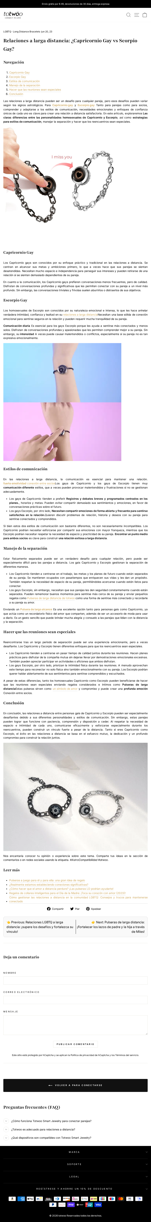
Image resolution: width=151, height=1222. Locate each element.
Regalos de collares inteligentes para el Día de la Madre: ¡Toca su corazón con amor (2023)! (67, 893)
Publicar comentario (76, 1044)
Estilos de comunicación (24, 81)
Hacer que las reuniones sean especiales (35, 89)
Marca (74, 1152)
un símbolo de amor (65, 688)
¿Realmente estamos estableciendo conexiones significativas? (48, 884)
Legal (74, 1176)
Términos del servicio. (127, 1055)
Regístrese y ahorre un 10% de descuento (74, 1188)
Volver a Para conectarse (78, 1085)
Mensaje (10, 1011)
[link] (13, 15)
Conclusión (16, 93)
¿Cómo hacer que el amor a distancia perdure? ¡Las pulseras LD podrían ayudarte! (61, 888)
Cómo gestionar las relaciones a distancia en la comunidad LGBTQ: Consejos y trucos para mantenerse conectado (78, 899)
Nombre (10, 972)
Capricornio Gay (19, 72)
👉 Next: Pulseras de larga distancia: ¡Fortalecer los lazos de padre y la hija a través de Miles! (111, 927)
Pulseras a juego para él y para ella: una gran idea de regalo (47, 880)
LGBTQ (7, 31)
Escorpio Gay (17, 76)
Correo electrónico (21, 992)
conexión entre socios (29, 483)
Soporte (74, 1164)
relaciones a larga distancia (80, 314)
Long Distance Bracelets (26, 31)
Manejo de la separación (24, 85)
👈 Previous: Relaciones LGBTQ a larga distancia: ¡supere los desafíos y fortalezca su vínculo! (39, 927)
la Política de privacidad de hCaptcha (89, 1055)
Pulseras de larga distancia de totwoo (51, 598)
